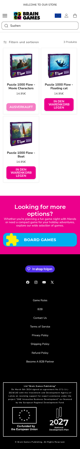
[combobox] (40, 25)
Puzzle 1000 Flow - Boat (21, 154)
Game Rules (40, 300)
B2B (40, 309)
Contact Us (40, 318)
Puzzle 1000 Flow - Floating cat (59, 86)
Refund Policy (40, 353)
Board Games (40, 239)
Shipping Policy (40, 344)
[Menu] (6, 15)
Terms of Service (40, 326)
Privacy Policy (40, 335)
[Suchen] (6, 25)
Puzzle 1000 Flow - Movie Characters (21, 86)
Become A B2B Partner (40, 361)
